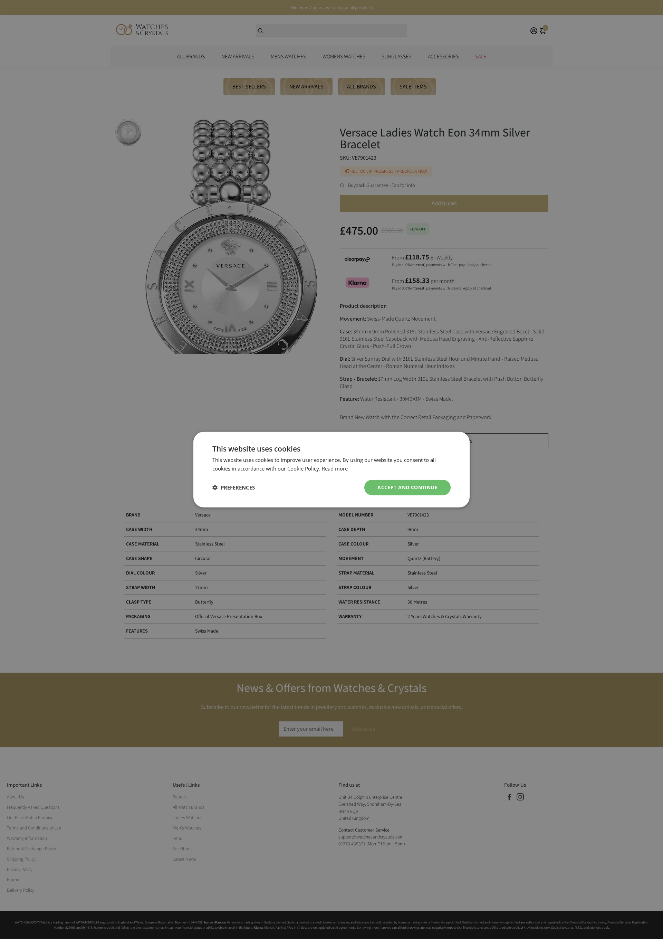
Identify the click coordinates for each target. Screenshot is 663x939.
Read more (335, 468)
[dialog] (331, 470)
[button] (233, 487)
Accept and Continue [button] (407, 487)
